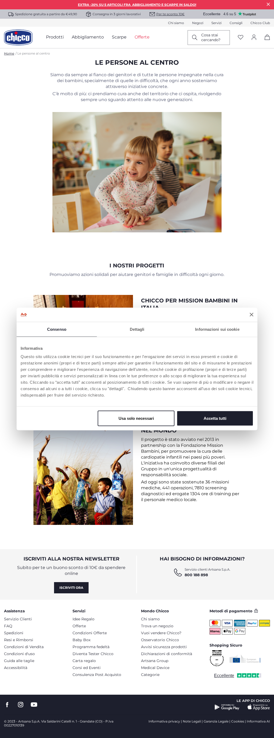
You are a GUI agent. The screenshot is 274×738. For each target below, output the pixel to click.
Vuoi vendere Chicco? (161, 633)
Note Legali (192, 721)
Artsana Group (154, 660)
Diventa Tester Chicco (93, 653)
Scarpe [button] (119, 37)
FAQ (8, 626)
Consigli (236, 23)
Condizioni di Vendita (24, 646)
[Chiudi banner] (251, 315)
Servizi (216, 23)
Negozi (197, 23)
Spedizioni (13, 633)
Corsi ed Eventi (87, 667)
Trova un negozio (157, 626)
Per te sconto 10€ (170, 14)
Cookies (237, 721)
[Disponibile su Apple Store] (259, 707)
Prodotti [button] (55, 37)
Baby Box (81, 639)
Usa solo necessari (136, 418)
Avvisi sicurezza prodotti (164, 646)
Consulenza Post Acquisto (97, 674)
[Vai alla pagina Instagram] (20, 704)
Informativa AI (258, 721)
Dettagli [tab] (137, 329)
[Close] (268, 4)
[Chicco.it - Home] (18, 37)
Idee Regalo (83, 619)
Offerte (79, 626)
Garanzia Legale (216, 721)
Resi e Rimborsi (18, 639)
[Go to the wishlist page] (240, 37)
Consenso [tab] (56, 329)
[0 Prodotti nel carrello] (265, 42)
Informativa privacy (164, 721)
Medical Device (155, 667)
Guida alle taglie (19, 660)
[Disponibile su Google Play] (227, 707)
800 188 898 (196, 574)
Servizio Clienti (18, 619)
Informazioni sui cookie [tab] (217, 329)
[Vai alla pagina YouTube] (34, 704)
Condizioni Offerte (90, 633)
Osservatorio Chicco (160, 639)
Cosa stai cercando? (210, 37)
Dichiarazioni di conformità (166, 653)
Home (9, 53)
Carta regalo (84, 660)
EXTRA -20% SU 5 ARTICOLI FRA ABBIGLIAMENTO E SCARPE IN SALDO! (137, 5)
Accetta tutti (215, 418)
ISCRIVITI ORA (71, 588)
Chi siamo (176, 23)
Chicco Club (260, 23)
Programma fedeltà (91, 646)
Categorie (150, 674)
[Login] (254, 37)
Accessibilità (15, 667)
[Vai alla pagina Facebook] (7, 704)
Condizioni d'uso (19, 653)
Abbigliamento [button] (88, 37)
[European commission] (245, 659)
